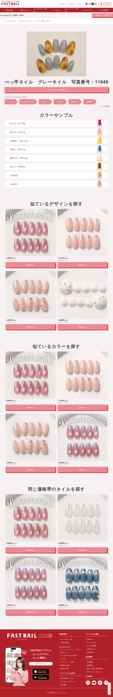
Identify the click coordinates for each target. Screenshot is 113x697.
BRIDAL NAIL (65, 665)
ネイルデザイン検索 (40, 10)
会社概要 (90, 662)
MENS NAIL (64, 668)
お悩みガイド (80, 4)
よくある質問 (103, 10)
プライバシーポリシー (94, 672)
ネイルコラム (88, 10)
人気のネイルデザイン (26, 21)
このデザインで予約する (102, 15)
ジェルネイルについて (67, 681)
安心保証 (63, 685)
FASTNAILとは (63, 4)
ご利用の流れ (71, 4)
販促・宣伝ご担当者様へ (95, 668)
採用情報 (90, 665)
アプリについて (41, 664)
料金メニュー (25, 10)
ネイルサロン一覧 (66, 639)
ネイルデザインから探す (68, 655)
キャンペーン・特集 (71, 10)
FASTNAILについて (67, 678)
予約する (30, 264)
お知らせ (90, 639)
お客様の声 (90, 652)
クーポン (56, 10)
